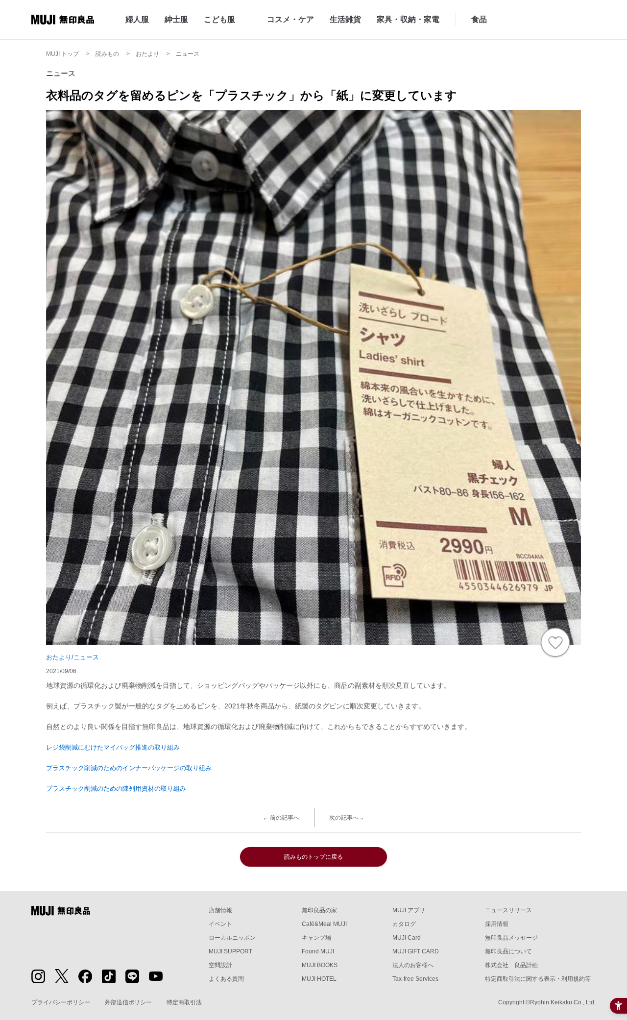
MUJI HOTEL (319, 978)
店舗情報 (220, 910)
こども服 (219, 19)
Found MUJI (318, 951)
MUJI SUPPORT (230, 951)
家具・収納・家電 (408, 19)
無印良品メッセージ (511, 937)
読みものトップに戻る (313, 856)
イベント (220, 924)
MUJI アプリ (408, 910)
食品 (479, 19)
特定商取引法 (184, 1002)
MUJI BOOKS (320, 965)
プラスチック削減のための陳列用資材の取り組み (116, 788)
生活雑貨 (345, 19)
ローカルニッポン (232, 937)
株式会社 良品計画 (511, 965)
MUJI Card (406, 937)
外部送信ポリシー (128, 1002)
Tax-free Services (415, 978)
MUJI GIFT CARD (415, 951)
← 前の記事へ (281, 817)
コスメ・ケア (290, 19)
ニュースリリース (508, 910)
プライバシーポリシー (60, 1002)
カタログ (404, 924)
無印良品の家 (319, 910)
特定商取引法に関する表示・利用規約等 (538, 978)
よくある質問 (226, 978)
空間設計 (220, 965)
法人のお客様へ (413, 965)
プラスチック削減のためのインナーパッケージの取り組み (129, 768)
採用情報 (496, 924)
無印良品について (508, 951)
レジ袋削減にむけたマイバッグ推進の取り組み (113, 747)
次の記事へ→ (346, 817)
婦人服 (137, 19)
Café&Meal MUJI (324, 924)
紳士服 (176, 19)
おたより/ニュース (72, 657)
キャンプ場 (316, 937)
